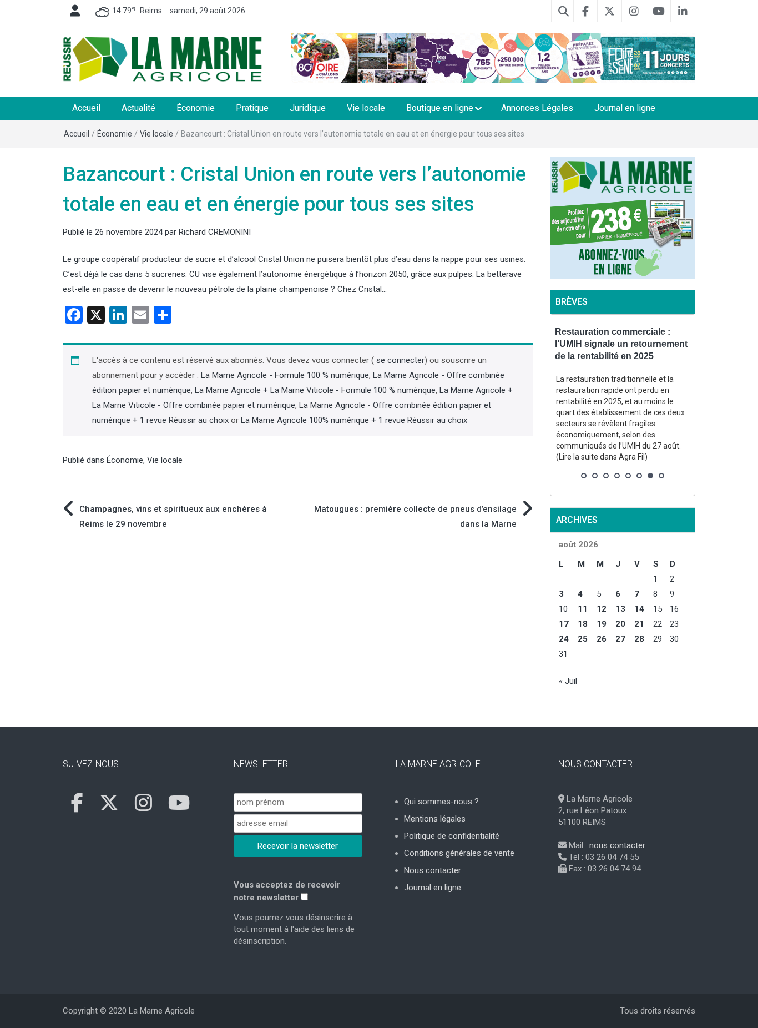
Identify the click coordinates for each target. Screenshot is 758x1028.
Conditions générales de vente (459, 853)
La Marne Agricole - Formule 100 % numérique (285, 375)
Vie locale (366, 108)
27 (620, 639)
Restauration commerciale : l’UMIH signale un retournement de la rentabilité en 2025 (621, 344)
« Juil (568, 681)
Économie (195, 108)
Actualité (138, 108)
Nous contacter (432, 870)
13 (620, 609)
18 (583, 624)
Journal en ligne (624, 108)
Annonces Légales (537, 108)
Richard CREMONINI (215, 232)
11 (583, 609)
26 (602, 639)
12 (602, 609)
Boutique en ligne (439, 108)
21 (639, 624)
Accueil (86, 108)
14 (639, 609)
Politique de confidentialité (451, 836)
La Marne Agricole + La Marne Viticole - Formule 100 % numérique (315, 390)
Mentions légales (435, 819)
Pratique (252, 108)
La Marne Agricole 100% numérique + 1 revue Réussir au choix (354, 420)
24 (564, 639)
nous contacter (617, 845)
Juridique (308, 108)
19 (602, 624)
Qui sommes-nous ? (441, 802)
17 (564, 624)
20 (620, 624)
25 (583, 639)
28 (639, 639)
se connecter (399, 360)
